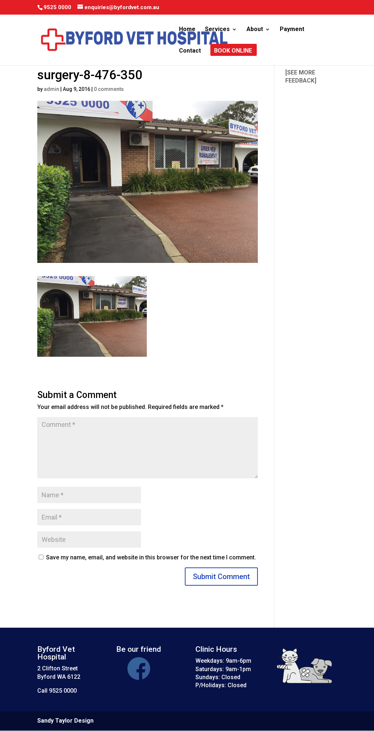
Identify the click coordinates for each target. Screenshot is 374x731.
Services (217, 29)
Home (187, 29)
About (255, 29)
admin (51, 89)
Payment (292, 29)
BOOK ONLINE (233, 51)
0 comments (109, 89)
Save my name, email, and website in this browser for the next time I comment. (151, 557)
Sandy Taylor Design (65, 720)
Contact (190, 51)
